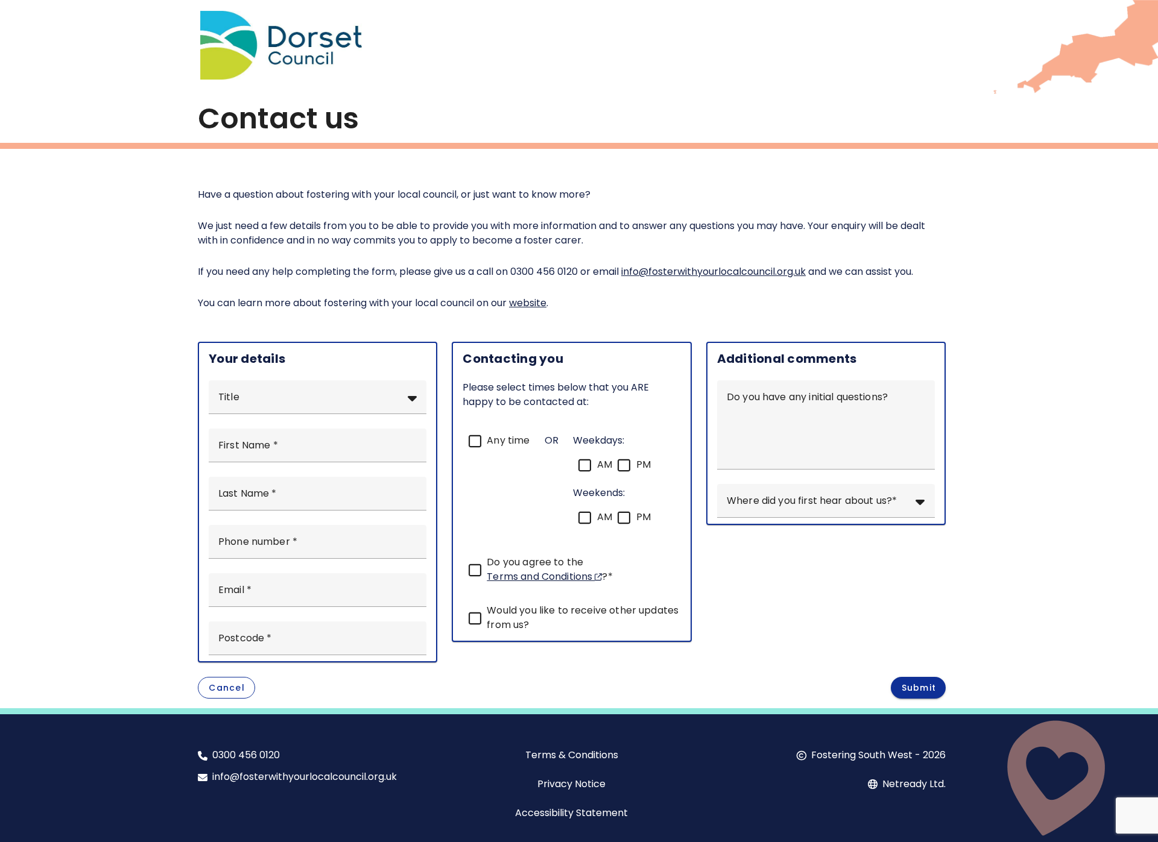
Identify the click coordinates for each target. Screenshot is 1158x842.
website (527, 303)
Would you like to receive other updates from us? (583, 617)
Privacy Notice (571, 784)
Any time (508, 440)
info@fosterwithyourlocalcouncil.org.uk (713, 271)
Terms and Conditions (541, 576)
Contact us (278, 118)
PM (643, 464)
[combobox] (317, 397)
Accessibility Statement (571, 813)
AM (604, 464)
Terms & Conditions (571, 755)
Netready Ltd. (914, 784)
